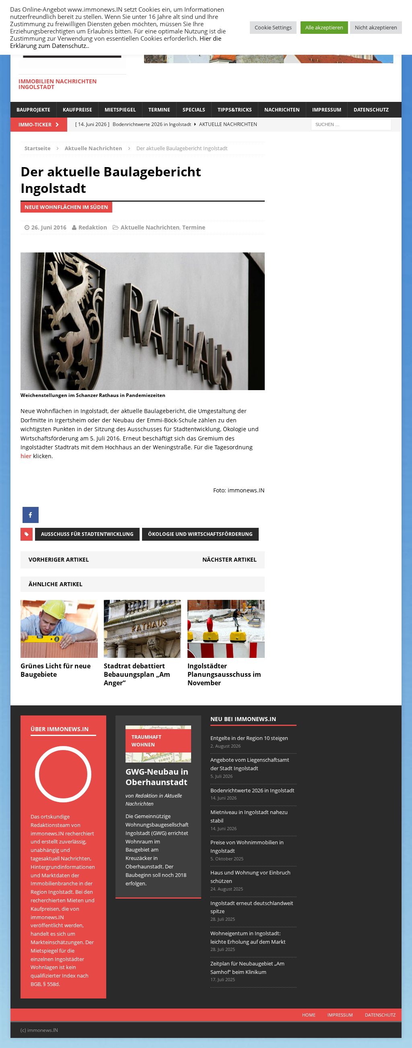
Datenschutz (371, 109)
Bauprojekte (33, 109)
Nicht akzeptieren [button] (376, 27)
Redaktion (92, 227)
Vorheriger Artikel (59, 559)
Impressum (326, 109)
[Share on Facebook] (31, 521)
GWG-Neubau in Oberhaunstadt (157, 777)
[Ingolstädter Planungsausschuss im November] (226, 653)
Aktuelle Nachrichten (150, 227)
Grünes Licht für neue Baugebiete (56, 670)
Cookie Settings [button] (273, 27)
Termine (159, 109)
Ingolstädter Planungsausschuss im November (224, 674)
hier (27, 456)
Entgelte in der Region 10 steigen (249, 738)
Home (308, 1015)
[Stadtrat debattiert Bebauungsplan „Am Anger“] (142, 653)
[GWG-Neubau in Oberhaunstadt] (158, 758)
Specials (194, 109)
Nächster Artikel (229, 559)
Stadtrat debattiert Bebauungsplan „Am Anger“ (137, 674)
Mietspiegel (120, 109)
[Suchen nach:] (351, 124)
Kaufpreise (77, 109)
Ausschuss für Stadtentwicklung (87, 534)
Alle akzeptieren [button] (324, 27)
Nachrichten (282, 109)
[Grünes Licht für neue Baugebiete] (59, 653)
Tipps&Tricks (235, 109)
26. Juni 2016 (48, 227)
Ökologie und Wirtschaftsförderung (200, 534)
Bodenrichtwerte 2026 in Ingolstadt (252, 790)
